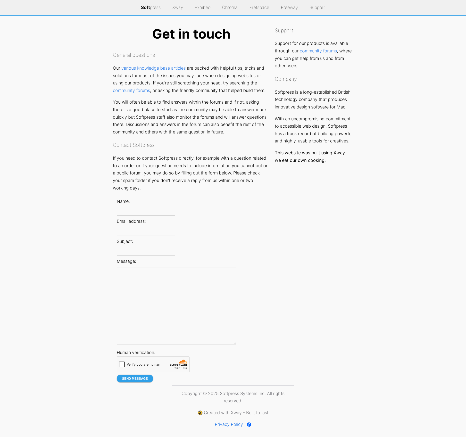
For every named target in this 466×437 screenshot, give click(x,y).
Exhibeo (202, 7)
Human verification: (136, 352)
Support (317, 7)
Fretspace (259, 7)
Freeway (289, 7)
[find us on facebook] (249, 424)
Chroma (230, 7)
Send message (135, 378)
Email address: (131, 221)
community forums (131, 90)
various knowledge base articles (153, 68)
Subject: (125, 241)
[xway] (200, 412)
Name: (123, 201)
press (151, 7)
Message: (126, 261)
